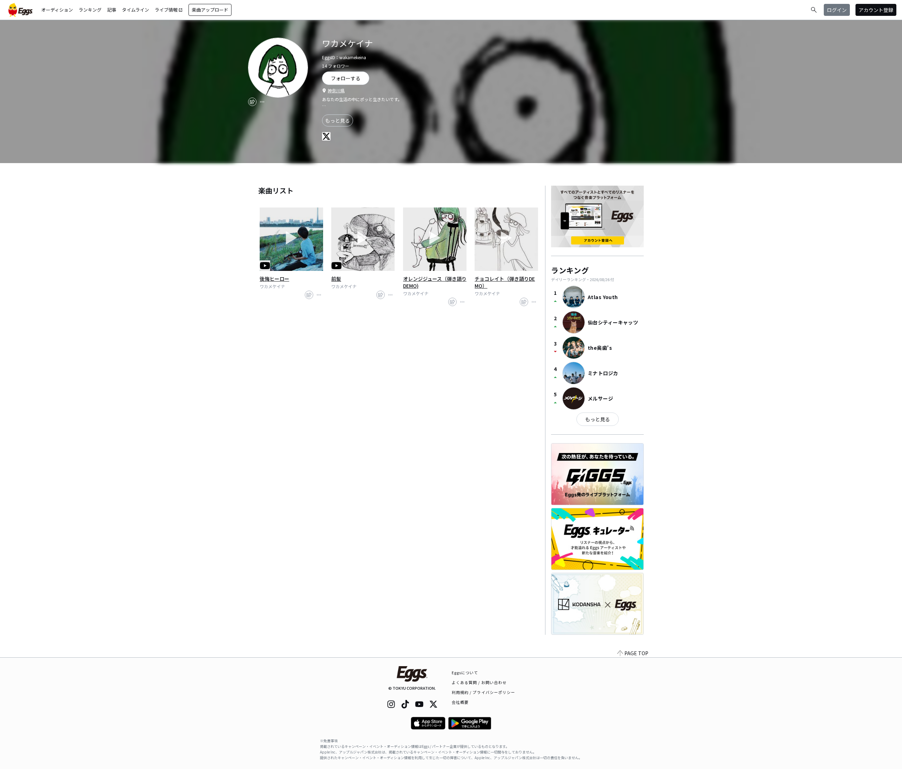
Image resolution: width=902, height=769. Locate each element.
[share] (252, 102)
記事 (111, 9)
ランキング (90, 9)
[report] (262, 102)
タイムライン (135, 9)
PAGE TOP (636, 653)
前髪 (336, 278)
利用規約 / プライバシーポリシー (483, 692)
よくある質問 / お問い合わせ (479, 682)
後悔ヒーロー (274, 278)
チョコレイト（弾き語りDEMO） (505, 282)
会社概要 (460, 702)
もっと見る (337, 120)
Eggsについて (465, 672)
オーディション (57, 9)
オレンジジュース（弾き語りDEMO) (435, 282)
